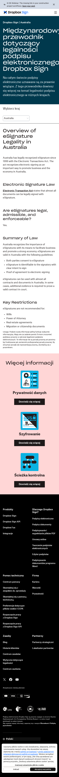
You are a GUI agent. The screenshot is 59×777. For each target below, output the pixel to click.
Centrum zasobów (12, 654)
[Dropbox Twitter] (4, 679)
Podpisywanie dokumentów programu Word (43, 563)
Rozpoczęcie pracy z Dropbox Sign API (12, 625)
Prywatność (38, 594)
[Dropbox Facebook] (10, 679)
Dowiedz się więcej (29, 402)
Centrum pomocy (11, 582)
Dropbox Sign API (11, 522)
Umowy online (39, 540)
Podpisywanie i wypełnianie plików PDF (44, 532)
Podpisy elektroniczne (43, 519)
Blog (5, 642)
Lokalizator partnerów (43, 648)
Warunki (36, 588)
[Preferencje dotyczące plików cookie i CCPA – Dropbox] (29, 759)
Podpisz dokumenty (41, 525)
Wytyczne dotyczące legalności (13, 661)
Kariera (35, 582)
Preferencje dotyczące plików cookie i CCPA (13, 607)
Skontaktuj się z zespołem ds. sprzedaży (14, 589)
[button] (55, 12)
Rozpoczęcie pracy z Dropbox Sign (12, 616)
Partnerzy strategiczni (43, 642)
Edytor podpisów (40, 554)
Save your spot (28, 6)
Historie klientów (11, 648)
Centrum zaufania (11, 669)
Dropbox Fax (9, 528)
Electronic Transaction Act (18, 191)
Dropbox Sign (10, 22)
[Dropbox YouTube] (17, 679)
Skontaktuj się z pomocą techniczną (14, 598)
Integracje (8, 534)
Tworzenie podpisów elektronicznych (42, 547)
